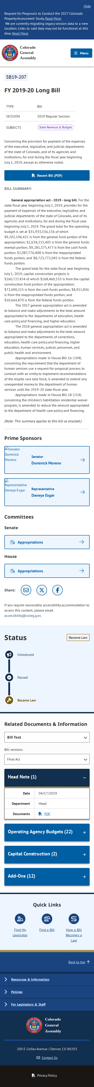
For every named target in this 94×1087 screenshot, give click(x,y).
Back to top (76, 962)
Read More (53, 18)
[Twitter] (42, 590)
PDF (47, 814)
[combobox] (47, 737)
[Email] (26, 590)
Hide (87, 6)
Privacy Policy (47, 1075)
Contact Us (49, 1057)
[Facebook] (57, 590)
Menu (84, 53)
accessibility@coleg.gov (22, 615)
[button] (47, 980)
